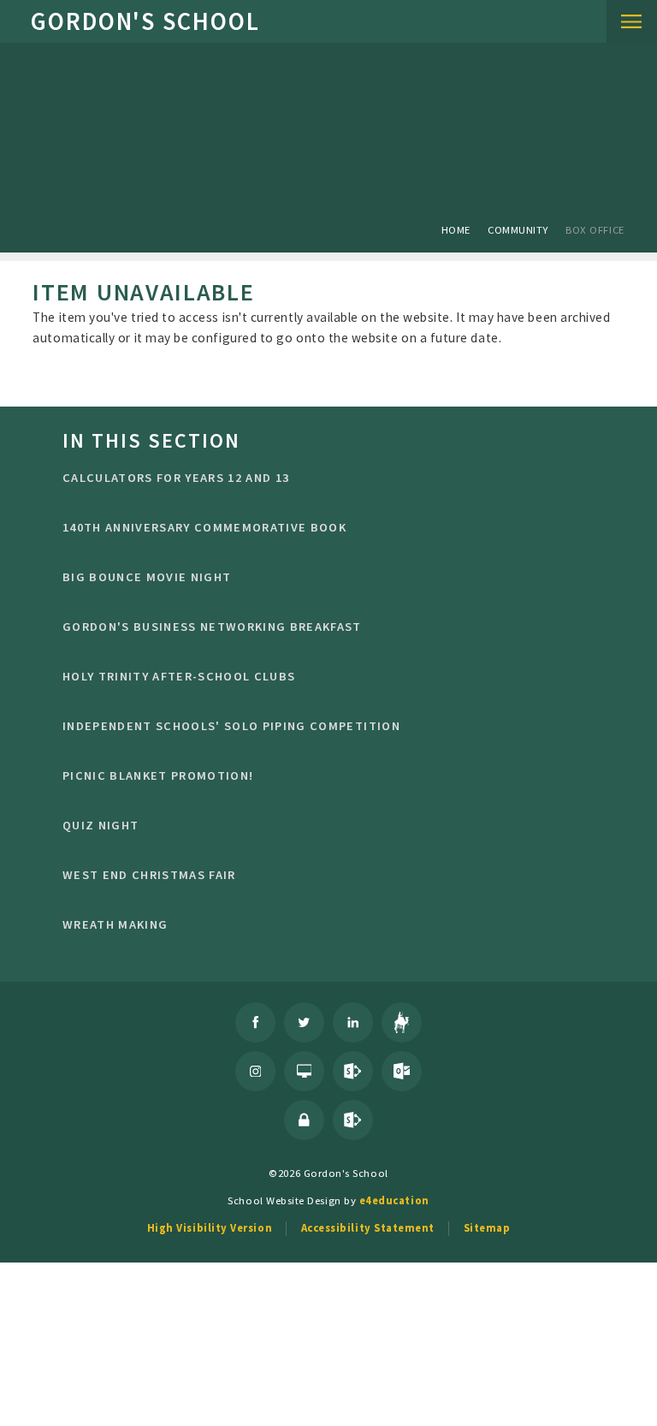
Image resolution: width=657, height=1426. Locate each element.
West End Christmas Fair (149, 874)
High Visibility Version (209, 1227)
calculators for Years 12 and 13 (176, 477)
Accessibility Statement (368, 1227)
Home (456, 229)
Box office (594, 229)
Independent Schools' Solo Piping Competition (231, 726)
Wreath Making (115, 924)
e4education (394, 1200)
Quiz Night (100, 825)
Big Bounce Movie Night (146, 577)
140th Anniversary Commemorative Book (204, 527)
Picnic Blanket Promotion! (157, 775)
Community (518, 229)
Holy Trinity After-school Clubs (179, 676)
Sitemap (487, 1227)
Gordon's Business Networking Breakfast (212, 626)
